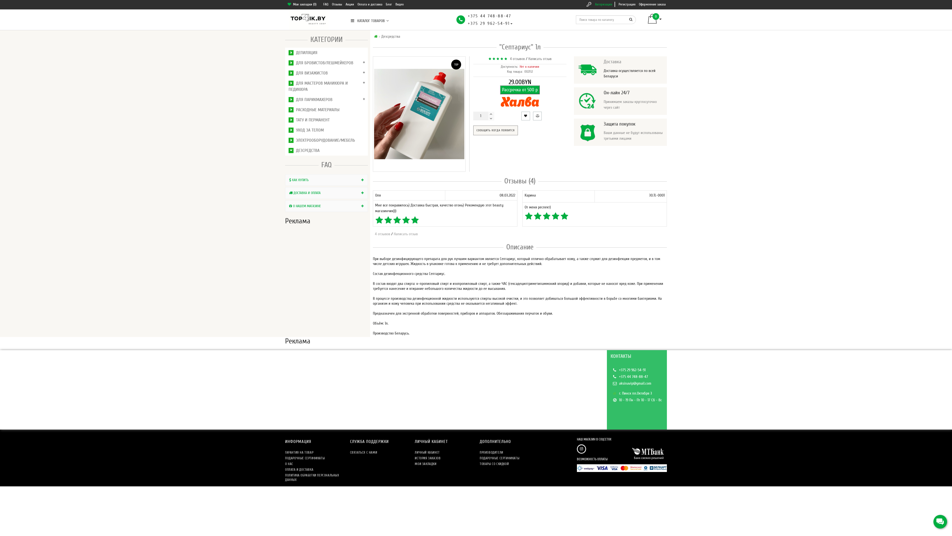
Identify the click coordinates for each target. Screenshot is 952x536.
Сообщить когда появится (495, 130)
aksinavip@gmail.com (635, 383)
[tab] (326, 180)
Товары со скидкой (494, 464)
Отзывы (337, 4)
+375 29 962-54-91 (489, 23)
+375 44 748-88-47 (489, 16)
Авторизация (603, 4)
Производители (491, 452)
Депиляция (305, 52)
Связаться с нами (363, 452)
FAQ (325, 4)
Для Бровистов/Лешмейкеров (323, 63)
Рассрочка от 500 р (520, 90)
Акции (350, 4)
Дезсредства (307, 150)
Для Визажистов (311, 73)
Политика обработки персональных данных (312, 477)
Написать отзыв (540, 59)
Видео (399, 4)
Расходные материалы (316, 109)
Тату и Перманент (312, 120)
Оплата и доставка (369, 4)
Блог (389, 4)
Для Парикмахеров (313, 99)
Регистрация (627, 4)
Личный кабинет (427, 452)
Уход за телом (309, 130)
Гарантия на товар (299, 452)
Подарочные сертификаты (305, 458)
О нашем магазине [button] (306, 206)
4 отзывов (516, 59)
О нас (289, 464)
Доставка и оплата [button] (307, 193)
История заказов (428, 458)
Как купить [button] (300, 180)
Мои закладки (425, 464)
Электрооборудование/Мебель (324, 140)
